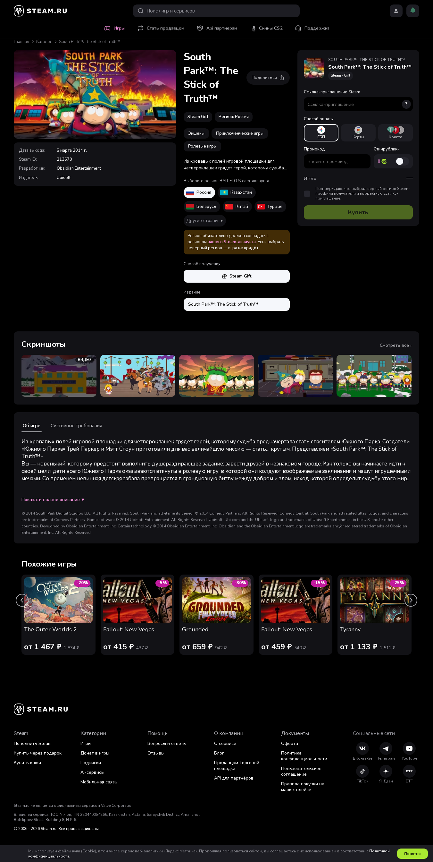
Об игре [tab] (31, 425)
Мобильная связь (98, 782)
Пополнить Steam (33, 743)
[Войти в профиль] (396, 10)
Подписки (90, 763)
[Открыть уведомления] (412, 10)
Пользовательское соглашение (301, 771)
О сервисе (225, 743)
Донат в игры (94, 753)
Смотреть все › (396, 345)
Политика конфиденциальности (304, 756)
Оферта (289, 743)
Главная (21, 42)
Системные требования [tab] (76, 425)
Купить (358, 212)
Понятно (412, 853)
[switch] (402, 161)
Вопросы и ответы (167, 743)
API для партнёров (234, 778)
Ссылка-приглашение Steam (356, 98)
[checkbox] (307, 194)
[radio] (321, 132)
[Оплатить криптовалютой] (395, 132)
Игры (85, 743)
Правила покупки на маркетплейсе (302, 787)
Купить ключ (27, 763)
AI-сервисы (92, 772)
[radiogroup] (358, 132)
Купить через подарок (38, 753)
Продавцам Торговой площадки (236, 766)
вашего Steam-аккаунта (232, 242)
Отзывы (155, 753)
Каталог (44, 42)
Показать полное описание (52, 499)
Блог (219, 753)
